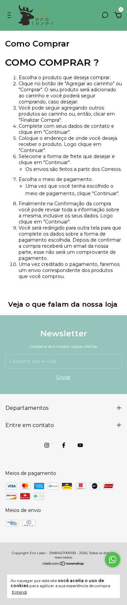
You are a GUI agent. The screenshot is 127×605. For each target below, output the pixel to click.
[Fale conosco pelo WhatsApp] (112, 559)
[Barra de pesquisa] (105, 16)
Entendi (19, 592)
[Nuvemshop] (63, 564)
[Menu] (10, 16)
